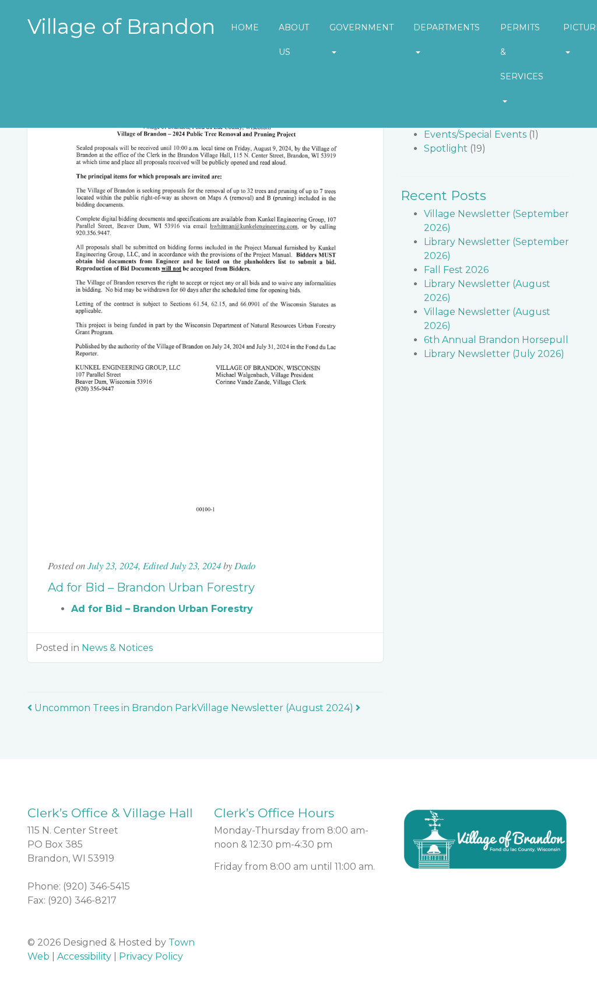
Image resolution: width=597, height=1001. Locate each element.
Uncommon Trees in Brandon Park (114, 707)
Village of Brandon (121, 27)
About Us (294, 39)
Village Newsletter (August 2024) (276, 707)
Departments (446, 27)
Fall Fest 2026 (456, 269)
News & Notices (117, 647)
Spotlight (446, 148)
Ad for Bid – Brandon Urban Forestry (162, 608)
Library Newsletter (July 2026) (494, 353)
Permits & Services (521, 52)
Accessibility (84, 956)
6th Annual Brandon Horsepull (496, 339)
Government (361, 27)
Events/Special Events (475, 134)
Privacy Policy (151, 956)
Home (245, 27)
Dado (244, 565)
